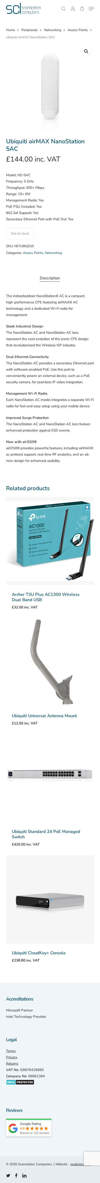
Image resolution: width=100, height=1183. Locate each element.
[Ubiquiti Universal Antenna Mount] (50, 662)
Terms (11, 1051)
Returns (12, 1063)
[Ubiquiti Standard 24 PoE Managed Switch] (50, 778)
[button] (91, 8)
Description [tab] (50, 278)
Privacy (11, 1057)
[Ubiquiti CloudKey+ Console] (50, 899)
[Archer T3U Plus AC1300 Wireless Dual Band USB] (50, 541)
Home (10, 30)
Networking (52, 30)
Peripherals (29, 30)
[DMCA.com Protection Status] (20, 1087)
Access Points (78, 30)
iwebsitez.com (80, 1164)
